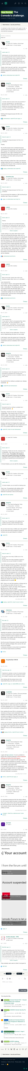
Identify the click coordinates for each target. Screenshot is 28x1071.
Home (2, 1064)
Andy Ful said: (5, 137)
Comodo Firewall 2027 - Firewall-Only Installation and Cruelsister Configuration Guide (15, 1001)
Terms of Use (10, 1061)
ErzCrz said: (5, 98)
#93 (26, 549)
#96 (26, 700)
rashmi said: (5, 52)
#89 (26, 400)
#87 (26, 313)
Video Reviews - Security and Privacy (12, 1006)
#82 (26, 95)
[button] (2, 3)
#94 (26, 616)
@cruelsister (10, 755)
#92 (26, 514)
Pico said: (4, 620)
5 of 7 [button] (14, 973)
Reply (25, 78)
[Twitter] (26, 1068)
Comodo (6, 1027)
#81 (26, 48)
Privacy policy (18, 1061)
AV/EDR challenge (11, 1041)
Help (23, 1061)
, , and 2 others (13, 602)
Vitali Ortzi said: (6, 670)
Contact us (4, 1061)
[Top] (6, 1064)
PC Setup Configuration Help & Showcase (14, 1037)
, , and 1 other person (13, 814)
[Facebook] (24, 1068)
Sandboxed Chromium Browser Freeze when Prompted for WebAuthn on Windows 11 (14, 1021)
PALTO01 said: (5, 947)
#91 (26, 478)
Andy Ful (4, 18)
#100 (26, 943)
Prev (9, 973)
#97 (26, 752)
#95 (26, 666)
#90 (26, 444)
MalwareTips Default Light (8, 1059)
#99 (26, 829)
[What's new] (22, 3)
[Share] (24, 48)
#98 (26, 796)
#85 (26, 214)
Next (18, 973)
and (9, 256)
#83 (26, 133)
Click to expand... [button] (14, 230)
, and (11, 75)
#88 (26, 365)
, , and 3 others (14, 732)
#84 (26, 183)
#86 (26, 271)
